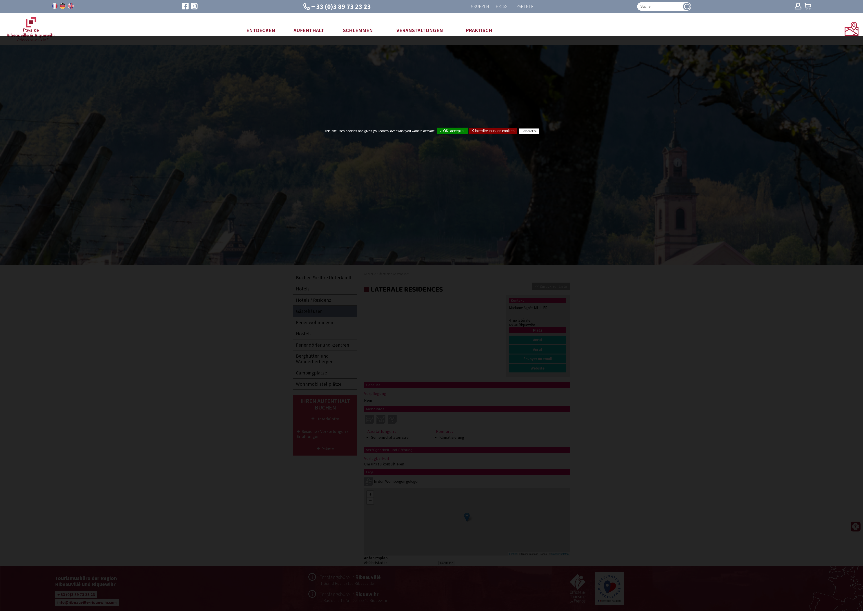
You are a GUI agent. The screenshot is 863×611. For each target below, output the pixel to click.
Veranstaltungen (419, 30)
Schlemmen (358, 30)
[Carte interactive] (852, 34)
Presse (503, 6)
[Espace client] (798, 6)
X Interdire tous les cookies (493, 131)
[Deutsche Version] (62, 6)
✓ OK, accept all (452, 131)
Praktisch (479, 30)
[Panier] (808, 6)
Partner (525, 6)
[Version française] (54, 6)
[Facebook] (185, 6)
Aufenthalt (309, 30)
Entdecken (260, 30)
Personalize (529, 131)
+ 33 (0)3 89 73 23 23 (341, 6)
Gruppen (480, 6)
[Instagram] (194, 6)
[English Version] (70, 6)
